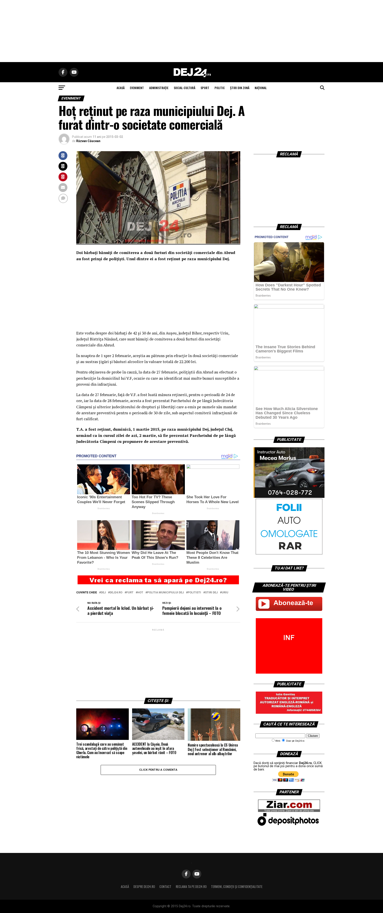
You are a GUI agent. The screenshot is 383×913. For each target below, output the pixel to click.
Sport (205, 87)
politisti (194, 592)
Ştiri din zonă (239, 87)
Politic (220, 87)
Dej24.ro (116, 592)
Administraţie (158, 87)
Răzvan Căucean (88, 141)
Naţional (261, 87)
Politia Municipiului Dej (165, 592)
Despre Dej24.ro (144, 886)
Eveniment (137, 87)
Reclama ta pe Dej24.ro (191, 886)
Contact (165, 886)
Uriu (225, 592)
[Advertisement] (191, 31)
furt (129, 592)
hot (140, 592)
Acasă (125, 886)
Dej (103, 592)
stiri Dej (211, 592)
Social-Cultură (184, 87)
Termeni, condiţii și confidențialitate (236, 886)
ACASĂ (121, 87)
